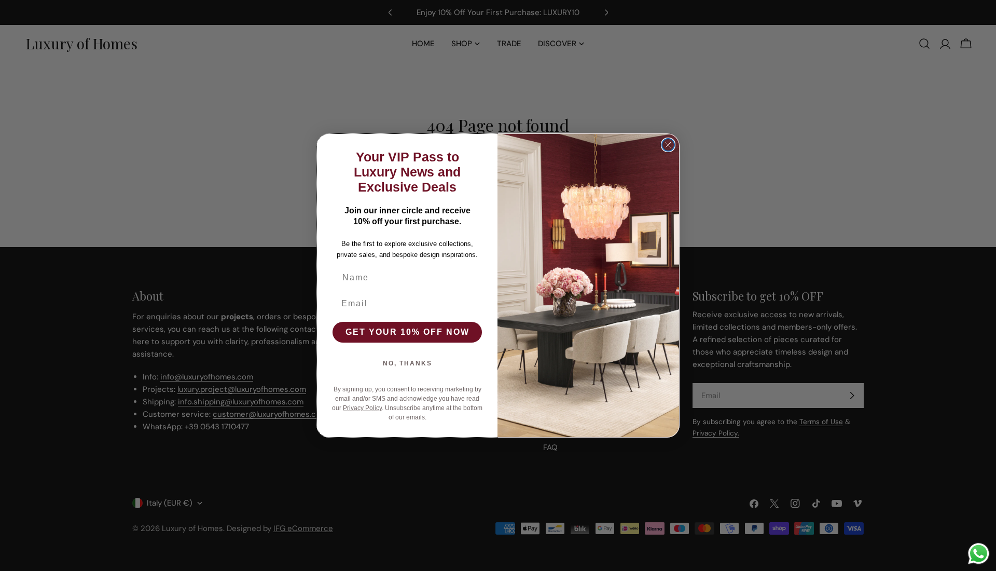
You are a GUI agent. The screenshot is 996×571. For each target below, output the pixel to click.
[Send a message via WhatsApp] (978, 553)
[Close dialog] (668, 145)
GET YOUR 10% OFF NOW (407, 332)
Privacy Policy (362, 408)
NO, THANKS (407, 363)
